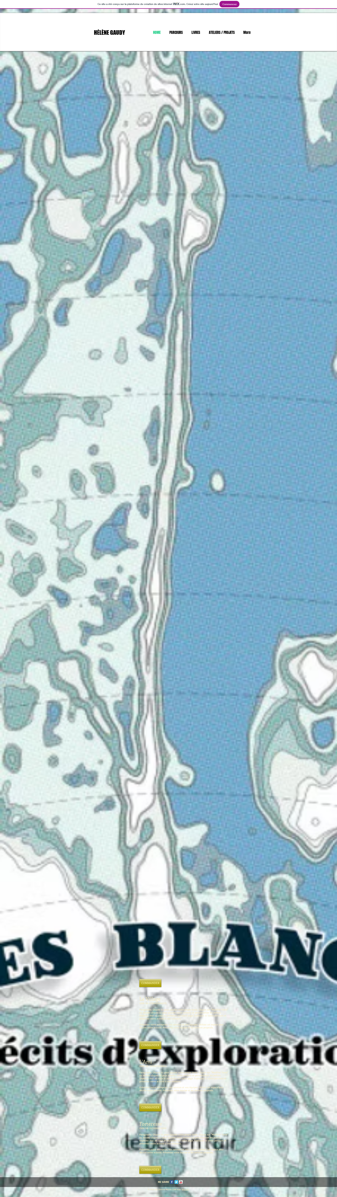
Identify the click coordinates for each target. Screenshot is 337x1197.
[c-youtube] (181, 1182)
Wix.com (185, 1189)
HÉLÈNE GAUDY (109, 32)
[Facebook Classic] (172, 1182)
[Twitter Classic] (176, 1182)
